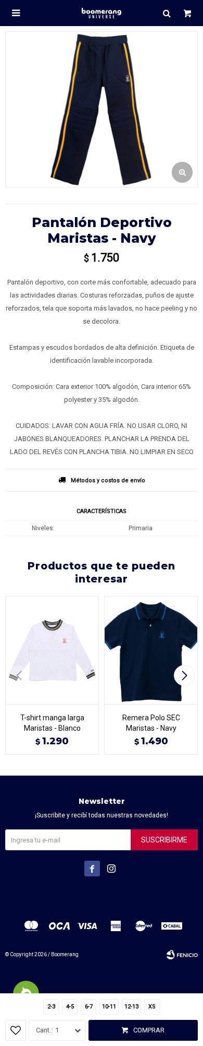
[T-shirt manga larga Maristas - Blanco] (52, 650)
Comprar (148, 1030)
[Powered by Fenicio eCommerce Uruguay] (182, 954)
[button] (166, 13)
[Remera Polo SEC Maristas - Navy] (151, 650)
